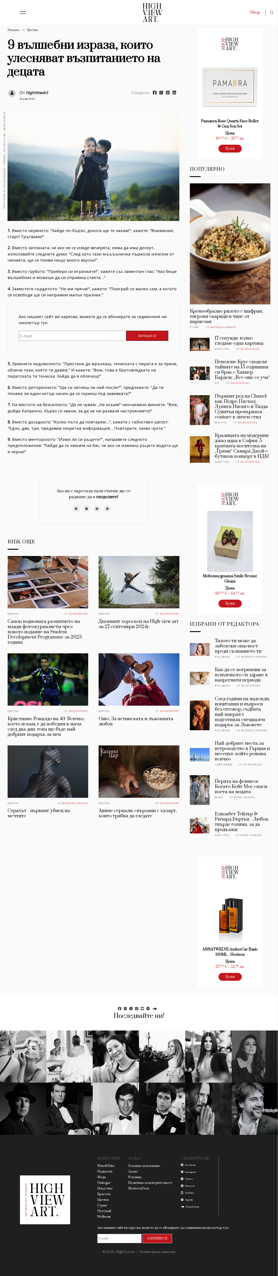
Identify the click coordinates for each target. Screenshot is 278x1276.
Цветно (32, 30)
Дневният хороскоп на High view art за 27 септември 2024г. (138, 624)
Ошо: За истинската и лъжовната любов (136, 721)
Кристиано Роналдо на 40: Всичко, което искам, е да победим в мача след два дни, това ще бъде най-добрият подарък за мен (46, 726)
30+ (217, 383)
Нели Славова (244, 797)
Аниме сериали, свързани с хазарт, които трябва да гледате (138, 813)
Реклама (134, 1177)
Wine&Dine (106, 1166)
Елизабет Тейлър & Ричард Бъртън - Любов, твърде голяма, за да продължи (242, 822)
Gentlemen (223, 764)
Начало (13, 30)
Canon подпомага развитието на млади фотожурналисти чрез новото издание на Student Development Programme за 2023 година (45, 632)
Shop (255, 12)
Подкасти (104, 1172)
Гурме (194, 327)
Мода (219, 797)
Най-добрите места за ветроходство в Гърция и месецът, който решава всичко (242, 751)
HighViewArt (37, 92)
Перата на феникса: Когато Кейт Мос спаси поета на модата (241, 786)
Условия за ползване (144, 1166)
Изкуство (222, 349)
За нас (133, 1172)
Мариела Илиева (75, 803)
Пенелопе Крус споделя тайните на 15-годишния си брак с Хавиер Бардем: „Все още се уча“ (242, 369)
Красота (221, 422)
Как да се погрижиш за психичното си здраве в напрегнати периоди (241, 675)
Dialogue (104, 1183)
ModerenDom (138, 1188)
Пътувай (104, 1211)
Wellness (222, 657)
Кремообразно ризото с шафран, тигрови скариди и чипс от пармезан (226, 316)
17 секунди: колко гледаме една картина (239, 340)
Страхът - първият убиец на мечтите (39, 813)
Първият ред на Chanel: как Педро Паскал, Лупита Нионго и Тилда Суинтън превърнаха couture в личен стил (241, 406)
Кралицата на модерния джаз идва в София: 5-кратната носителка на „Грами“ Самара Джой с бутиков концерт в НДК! (242, 446)
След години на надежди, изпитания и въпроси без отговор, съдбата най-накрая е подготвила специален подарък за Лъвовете (242, 712)
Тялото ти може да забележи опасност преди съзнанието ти (238, 646)
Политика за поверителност (150, 1183)
